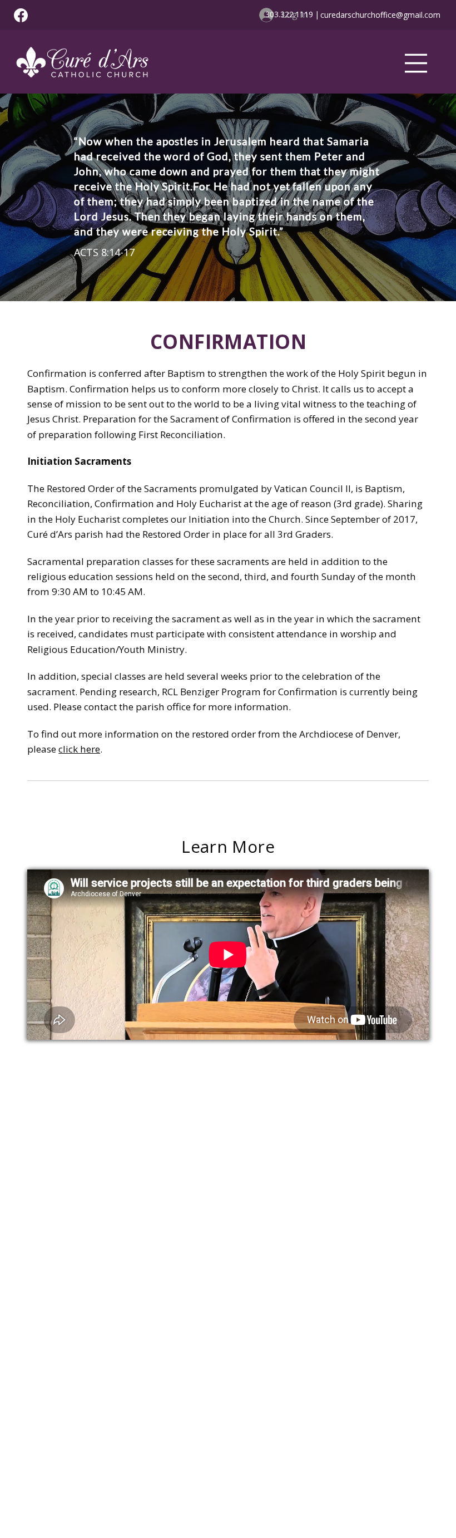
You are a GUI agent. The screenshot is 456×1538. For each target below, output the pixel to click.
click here (79, 749)
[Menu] (416, 63)
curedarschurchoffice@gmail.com (380, 14)
